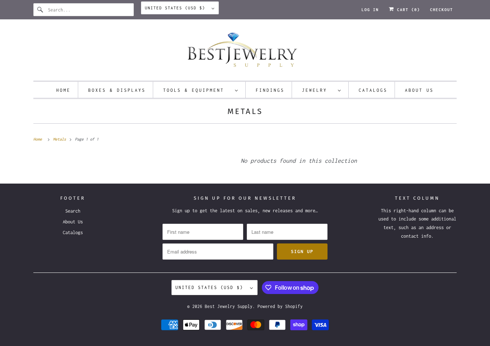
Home (63, 90)
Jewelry (318, 90)
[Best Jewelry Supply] (245, 52)
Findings (270, 90)
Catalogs (373, 90)
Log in (370, 10)
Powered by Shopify (280, 306)
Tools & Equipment (197, 90)
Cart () (407, 10)
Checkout (441, 10)
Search (72, 211)
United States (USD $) (176, 8)
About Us (419, 90)
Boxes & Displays (117, 90)
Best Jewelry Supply (229, 306)
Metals (245, 111)
